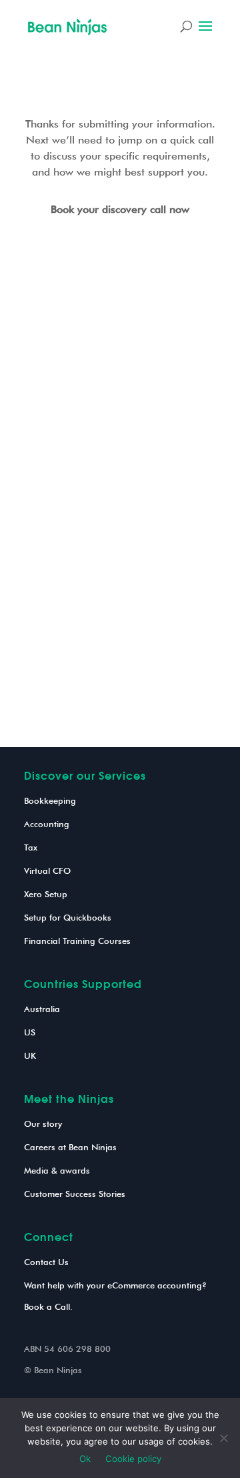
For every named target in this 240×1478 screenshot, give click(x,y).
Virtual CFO (47, 870)
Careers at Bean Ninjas (70, 1147)
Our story (43, 1123)
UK (30, 1055)
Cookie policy (133, 1458)
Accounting (46, 823)
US (29, 1032)
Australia (42, 1008)
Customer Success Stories (74, 1193)
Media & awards (57, 1170)
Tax (30, 847)
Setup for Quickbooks (67, 917)
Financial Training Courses (77, 940)
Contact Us (46, 1261)
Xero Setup (45, 894)
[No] (223, 1438)
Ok (85, 1458)
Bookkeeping (50, 800)
